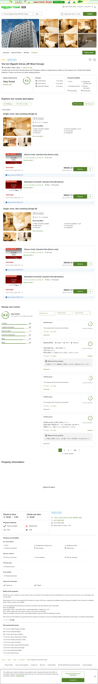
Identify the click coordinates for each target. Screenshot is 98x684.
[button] (11, 7)
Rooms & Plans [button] (16, 52)
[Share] (94, 59)
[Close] (95, 676)
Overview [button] (6, 52)
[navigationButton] (56, 450)
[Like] (90, 59)
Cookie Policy (20, 676)
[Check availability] (90, 169)
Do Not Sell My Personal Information (73, 674)
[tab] (77, 103)
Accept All (73, 680)
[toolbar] (46, 14)
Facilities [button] (34, 52)
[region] (49, 676)
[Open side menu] (94, 7)
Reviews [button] (26, 52)
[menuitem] (71, 7)
